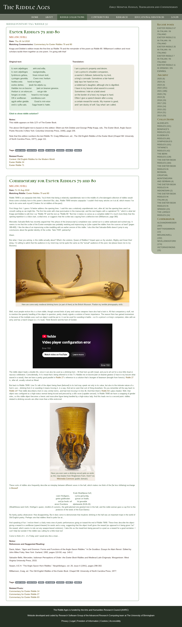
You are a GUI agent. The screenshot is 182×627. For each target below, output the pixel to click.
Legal (72, 621)
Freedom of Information (88, 621)
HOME (34, 17)
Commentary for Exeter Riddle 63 (24, 597)
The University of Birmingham (141, 615)
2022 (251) (162, 88)
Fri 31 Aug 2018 (22, 190)
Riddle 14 (13, 391)
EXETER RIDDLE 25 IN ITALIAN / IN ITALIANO (166, 49)
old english (50, 150)
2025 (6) (161, 78)
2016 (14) (161, 106)
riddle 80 (78, 150)
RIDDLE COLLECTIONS (72, 17)
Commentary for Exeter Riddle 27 (24, 594)
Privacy (65, 621)
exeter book (31, 150)
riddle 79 (69, 150)
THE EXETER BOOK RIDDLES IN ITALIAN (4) (166, 197)
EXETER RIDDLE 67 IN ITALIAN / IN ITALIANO (166, 31)
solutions (60, 150)
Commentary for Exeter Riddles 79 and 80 (53, 44)
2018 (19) (161, 100)
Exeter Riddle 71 (16, 165)
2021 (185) (162, 91)
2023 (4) (161, 85)
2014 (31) (161, 112)
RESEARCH (122, 17)
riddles (41, 150)
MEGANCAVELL (18, 37)
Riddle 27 (60, 377)
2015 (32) (161, 109)
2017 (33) (161, 103)
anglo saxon (20, 150)
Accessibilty (115, 621)
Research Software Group (71, 615)
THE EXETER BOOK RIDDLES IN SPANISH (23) (166, 206)
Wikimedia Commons (65, 479)
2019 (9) (161, 97)
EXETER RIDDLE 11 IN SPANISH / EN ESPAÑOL (166, 68)
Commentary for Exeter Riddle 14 (24, 591)
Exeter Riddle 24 (16, 162)
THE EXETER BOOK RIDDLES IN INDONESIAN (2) (166, 187)
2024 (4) (161, 82)
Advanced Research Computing (104, 615)
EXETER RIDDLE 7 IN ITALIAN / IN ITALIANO (166, 59)
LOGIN (174, 17)
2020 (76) (161, 94)
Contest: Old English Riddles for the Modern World (32, 159)
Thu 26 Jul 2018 (22, 41)
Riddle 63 (105, 391)
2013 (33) (161, 115)
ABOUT (49, 17)
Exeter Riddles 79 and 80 (34, 32)
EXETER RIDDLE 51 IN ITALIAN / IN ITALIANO (166, 40)
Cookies (104, 621)
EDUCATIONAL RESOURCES (149, 17)
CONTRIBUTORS (100, 17)
